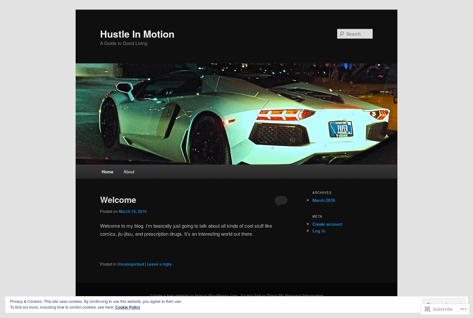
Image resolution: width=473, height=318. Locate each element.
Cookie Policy (127, 307)
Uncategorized (130, 264)
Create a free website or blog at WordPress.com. (194, 295)
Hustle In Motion (137, 34)
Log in (318, 231)
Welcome (118, 199)
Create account (327, 224)
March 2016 (323, 200)
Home (107, 171)
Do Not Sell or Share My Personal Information (282, 295)
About (129, 171)
